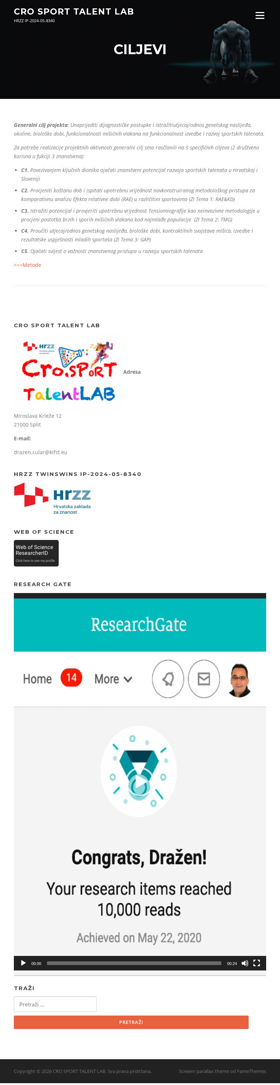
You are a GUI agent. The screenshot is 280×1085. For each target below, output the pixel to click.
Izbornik (259, 15)
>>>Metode (27, 264)
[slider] (134, 963)
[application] (140, 781)
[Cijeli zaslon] (256, 963)
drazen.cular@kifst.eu (40, 452)
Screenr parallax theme (204, 1071)
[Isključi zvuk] (245, 963)
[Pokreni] (23, 963)
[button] (140, 781)
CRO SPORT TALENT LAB (74, 12)
